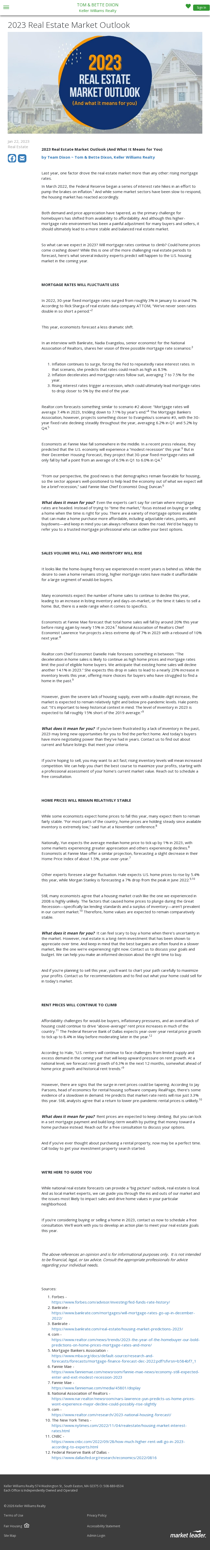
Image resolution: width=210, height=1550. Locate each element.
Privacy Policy (97, 1515)
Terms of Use (13, 1515)
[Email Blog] (22, 161)
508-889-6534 (113, 1486)
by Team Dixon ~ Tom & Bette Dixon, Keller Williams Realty (98, 157)
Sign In (201, 7)
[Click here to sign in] (188, 7)
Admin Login (96, 1536)
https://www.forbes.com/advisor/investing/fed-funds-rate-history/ (111, 1302)
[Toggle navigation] (6, 8)
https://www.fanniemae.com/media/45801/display (96, 1387)
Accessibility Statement (103, 1526)
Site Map (10, 1536)
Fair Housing (13, 1526)
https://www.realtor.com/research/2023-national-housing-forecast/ (111, 1414)
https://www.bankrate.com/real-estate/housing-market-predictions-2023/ (117, 1328)
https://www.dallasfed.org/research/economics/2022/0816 (104, 1457)
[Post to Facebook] (13, 161)
